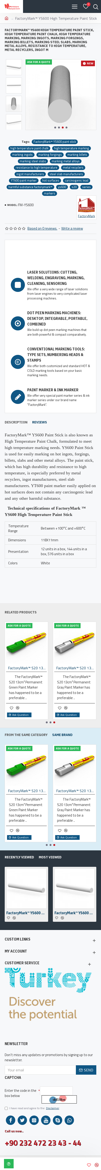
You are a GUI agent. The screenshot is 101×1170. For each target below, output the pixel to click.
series (86, 187)
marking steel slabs (33, 161)
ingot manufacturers (30, 174)
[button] (55, 127)
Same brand (62, 735)
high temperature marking (71, 148)
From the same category (26, 735)
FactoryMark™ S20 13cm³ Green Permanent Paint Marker (27, 668)
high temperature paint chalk (29, 148)
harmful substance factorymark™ (30, 187)
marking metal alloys (66, 161)
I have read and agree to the (34, 1108)
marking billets (77, 154)
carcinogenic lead (76, 180)
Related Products (21, 612)
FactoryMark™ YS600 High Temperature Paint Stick (26, 912)
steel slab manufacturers (66, 174)
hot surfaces (50, 180)
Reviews (39, 422)
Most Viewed (50, 857)
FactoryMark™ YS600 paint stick (55, 141)
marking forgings (50, 154)
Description (16, 422)
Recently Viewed (19, 857)
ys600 (62, 187)
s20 (74, 187)
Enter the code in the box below (20, 1093)
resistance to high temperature (36, 167)
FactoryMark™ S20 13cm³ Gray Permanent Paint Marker (75, 668)
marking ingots (22, 154)
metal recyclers (73, 167)
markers (49, 193)
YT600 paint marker (24, 180)
